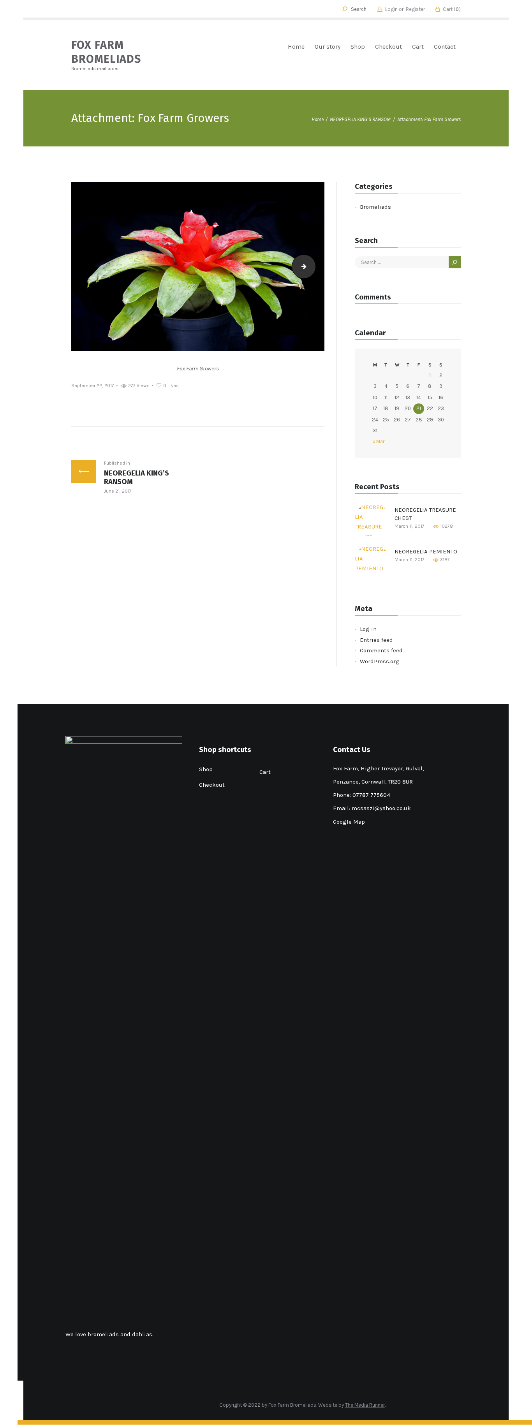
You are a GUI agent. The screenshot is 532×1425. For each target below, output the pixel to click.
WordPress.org (380, 661)
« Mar (378, 441)
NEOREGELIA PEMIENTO (426, 551)
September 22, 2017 (92, 385)
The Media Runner (365, 1405)
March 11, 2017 (410, 526)
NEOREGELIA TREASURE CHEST (425, 513)
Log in (368, 628)
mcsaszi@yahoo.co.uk (381, 808)
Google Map (349, 821)
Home (318, 119)
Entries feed (376, 639)
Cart (265, 771)
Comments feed (381, 650)
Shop (206, 769)
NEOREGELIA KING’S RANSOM (360, 119)
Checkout (212, 784)
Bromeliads (375, 206)
